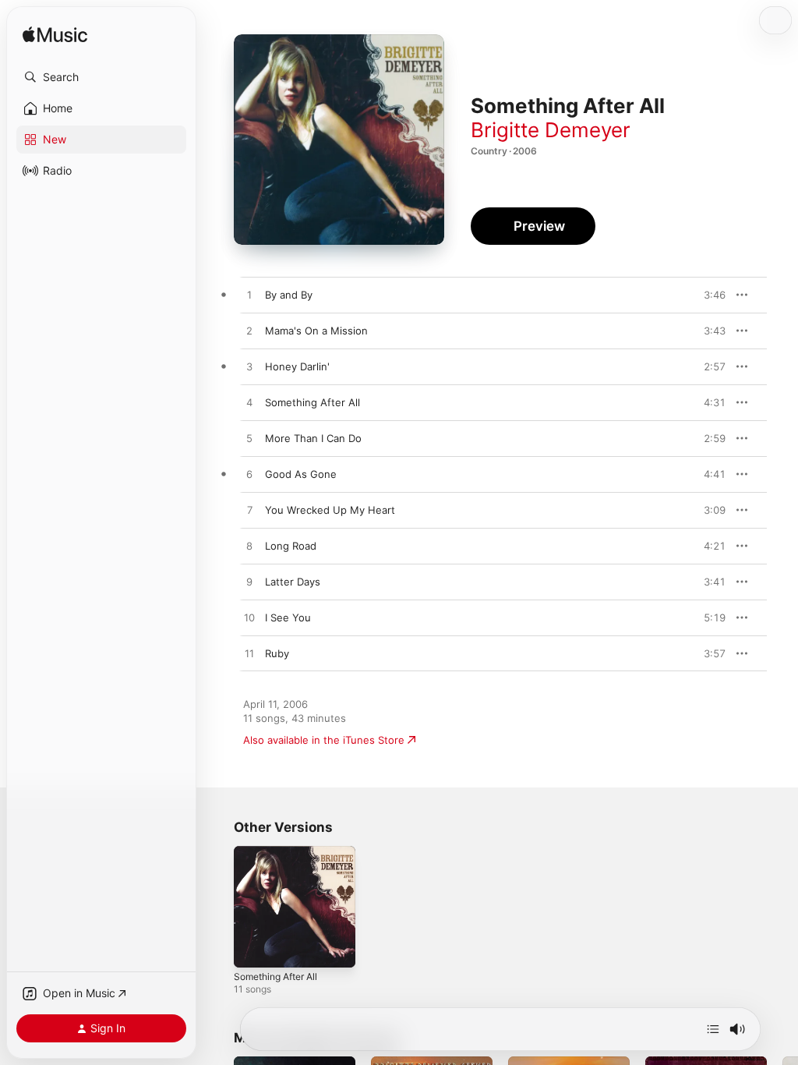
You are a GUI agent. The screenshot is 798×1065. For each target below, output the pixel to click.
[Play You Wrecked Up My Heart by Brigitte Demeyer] (249, 511)
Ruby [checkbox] (277, 653)
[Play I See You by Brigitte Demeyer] (249, 618)
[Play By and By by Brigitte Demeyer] (249, 295)
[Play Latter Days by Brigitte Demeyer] (249, 582)
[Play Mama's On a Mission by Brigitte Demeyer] (249, 331)
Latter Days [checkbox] (292, 581)
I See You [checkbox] (288, 617)
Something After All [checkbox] (312, 402)
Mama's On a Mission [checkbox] (316, 330)
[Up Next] (713, 1029)
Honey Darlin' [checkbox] (297, 366)
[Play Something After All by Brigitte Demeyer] (249, 403)
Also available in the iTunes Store (323, 740)
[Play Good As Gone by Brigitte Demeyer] (249, 475)
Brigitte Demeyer (550, 130)
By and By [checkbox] (288, 294)
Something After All (275, 976)
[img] (55, 35)
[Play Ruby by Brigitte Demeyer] (249, 654)
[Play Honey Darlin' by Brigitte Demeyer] (249, 367)
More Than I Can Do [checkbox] (313, 438)
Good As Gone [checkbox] (301, 474)
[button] (101, 77)
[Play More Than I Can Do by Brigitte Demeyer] (249, 439)
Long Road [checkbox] (290, 546)
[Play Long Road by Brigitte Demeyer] (249, 547)
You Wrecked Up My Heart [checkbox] (330, 510)
